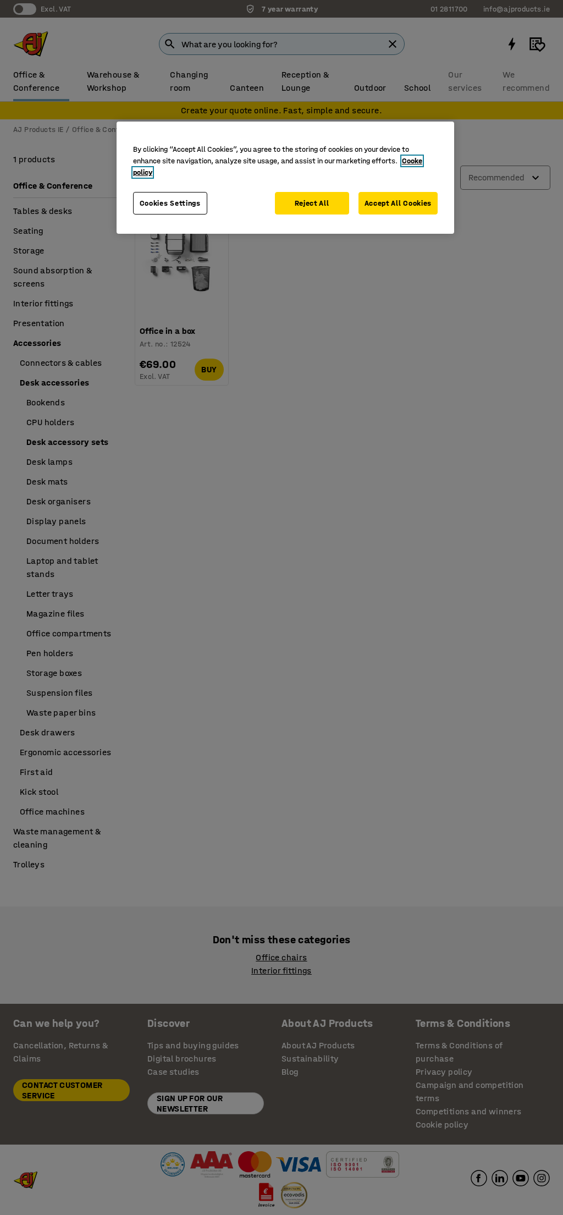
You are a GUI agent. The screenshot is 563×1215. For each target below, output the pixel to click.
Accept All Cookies (398, 203)
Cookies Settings (170, 203)
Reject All (312, 203)
